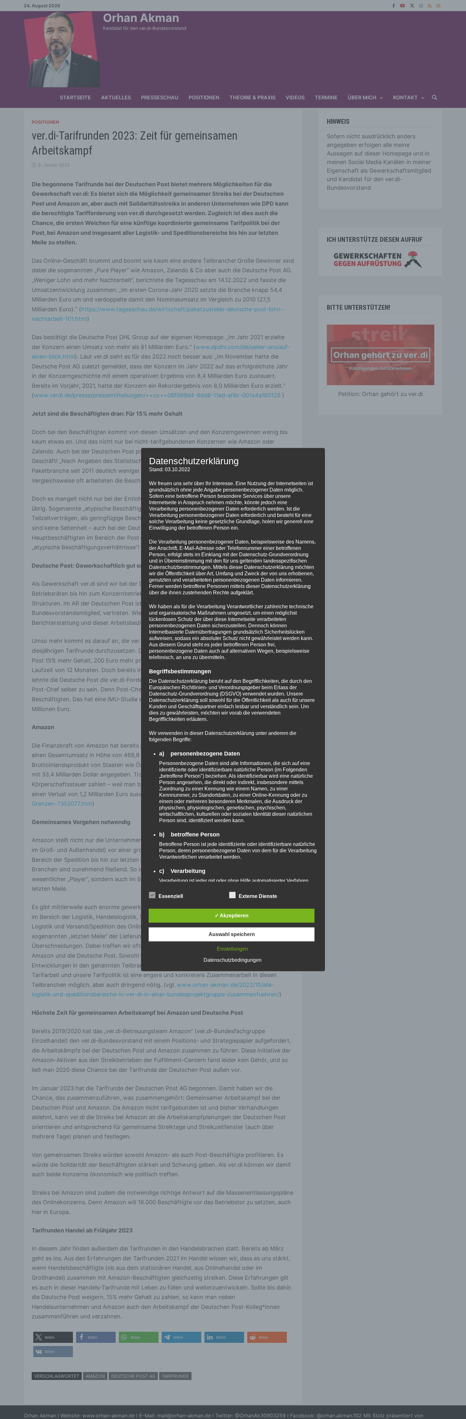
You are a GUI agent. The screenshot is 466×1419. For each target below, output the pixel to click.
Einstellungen (232, 948)
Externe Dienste (258, 896)
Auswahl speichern (232, 934)
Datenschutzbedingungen (233, 959)
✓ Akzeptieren (232, 915)
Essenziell (171, 896)
